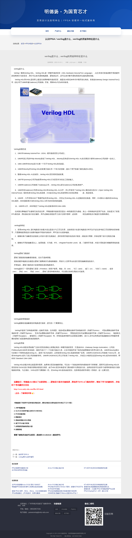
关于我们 (83, 31)
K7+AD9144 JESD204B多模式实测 (95, 468)
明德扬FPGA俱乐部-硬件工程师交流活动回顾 (27, 487)
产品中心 (58, 31)
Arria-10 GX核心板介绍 (56, 468)
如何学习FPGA (24, 454)
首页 (47, 31)
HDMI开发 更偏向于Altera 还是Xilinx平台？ (63, 493)
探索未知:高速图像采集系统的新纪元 (96, 487)
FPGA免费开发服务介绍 (20, 468)
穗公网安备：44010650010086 (73, 536)
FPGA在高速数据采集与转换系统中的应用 (62, 491)
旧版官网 (109, 513)
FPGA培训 (29, 44)
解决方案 (70, 31)
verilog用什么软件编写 (26, 457)
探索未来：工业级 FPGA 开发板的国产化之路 (99, 489)
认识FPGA (37, 44)
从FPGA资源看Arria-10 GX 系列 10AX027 (26, 485)
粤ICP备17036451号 (56, 536)
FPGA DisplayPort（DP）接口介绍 (96, 491)
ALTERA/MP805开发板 (19, 470)
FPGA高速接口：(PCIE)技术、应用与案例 (26, 493)
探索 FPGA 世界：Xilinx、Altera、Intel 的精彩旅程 (29, 491)
